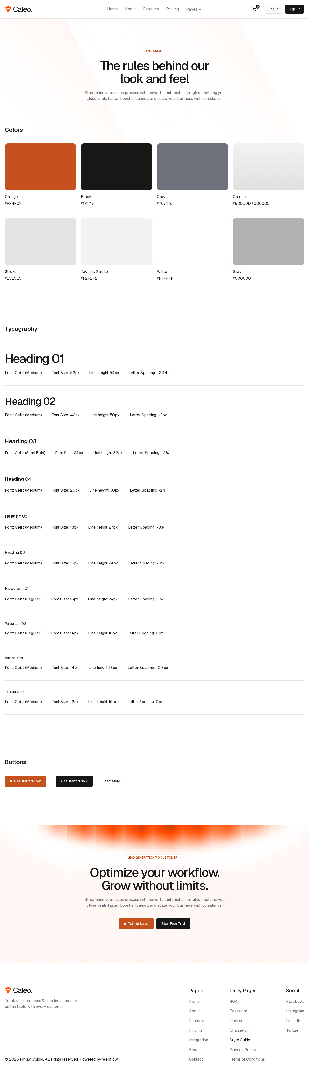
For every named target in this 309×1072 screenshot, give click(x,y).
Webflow (110, 1059)
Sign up (294, 9)
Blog (193, 1049)
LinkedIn (293, 1020)
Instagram (295, 1011)
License (236, 1020)
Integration (198, 1040)
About (194, 1011)
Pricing (195, 1030)
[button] (194, 9)
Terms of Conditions (247, 1059)
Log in (273, 9)
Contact (196, 1059)
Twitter (292, 1030)
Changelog (239, 1030)
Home (194, 1001)
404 (234, 1001)
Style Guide (240, 1040)
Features (197, 1020)
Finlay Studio (31, 1059)
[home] (18, 9)
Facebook (295, 1001)
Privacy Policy (243, 1049)
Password (238, 1011)
